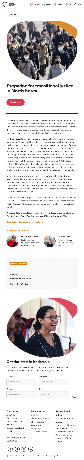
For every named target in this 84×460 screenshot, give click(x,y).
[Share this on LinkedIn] (26, 284)
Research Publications (18, 263)
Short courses (37, 422)
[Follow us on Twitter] (16, 449)
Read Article (15, 102)
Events (9, 434)
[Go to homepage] (9, 4)
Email (41, 389)
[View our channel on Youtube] (23, 449)
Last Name (43, 376)
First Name (10, 376)
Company (10, 389)
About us (10, 415)
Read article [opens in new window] (24, 222)
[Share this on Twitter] (21, 284)
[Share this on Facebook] (17, 284)
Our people (11, 418)
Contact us (11, 441)
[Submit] (75, 395)
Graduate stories (39, 431)
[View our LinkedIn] (30, 449)
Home (13, 15)
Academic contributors (20, 278)
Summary (14, 274)
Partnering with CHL (16, 437)
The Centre (12, 411)
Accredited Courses (40, 418)
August (55, 456)
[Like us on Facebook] (9, 449)
